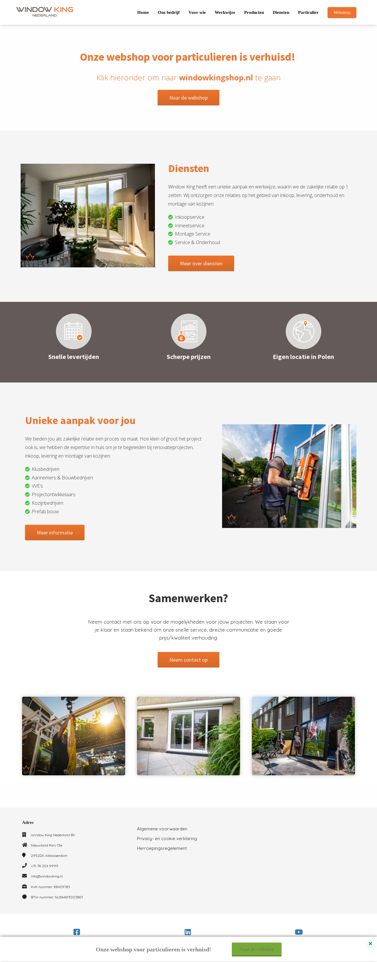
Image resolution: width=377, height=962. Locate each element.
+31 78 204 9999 (44, 866)
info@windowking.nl (47, 876)
